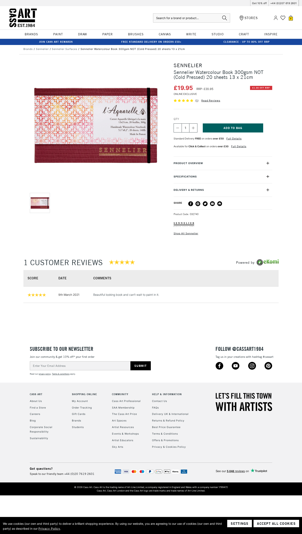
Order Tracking (82, 407)
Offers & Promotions (165, 440)
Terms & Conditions (165, 433)
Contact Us (159, 401)
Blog (33, 420)
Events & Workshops (125, 433)
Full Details (234, 138)
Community (120, 394)
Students (78, 427)
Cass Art (36, 394)
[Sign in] (275, 18)
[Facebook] (190, 203)
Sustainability (39, 438)
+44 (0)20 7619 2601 (79, 474)
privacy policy (45, 374)
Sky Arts (117, 446)
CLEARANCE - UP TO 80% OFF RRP (247, 41)
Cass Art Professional (126, 401)
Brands (76, 420)
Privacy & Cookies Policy (169, 446)
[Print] (219, 203)
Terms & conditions (60, 374)
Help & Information (167, 394)
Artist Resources (123, 427)
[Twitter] (205, 203)
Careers (35, 413)
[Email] (212, 203)
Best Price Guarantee (166, 427)
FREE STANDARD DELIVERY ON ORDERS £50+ (151, 41)
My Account (80, 401)
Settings (239, 523)
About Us (36, 401)
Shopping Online (84, 394)
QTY (176, 119)
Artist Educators (122, 440)
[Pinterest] (197, 203)
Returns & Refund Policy (168, 420)
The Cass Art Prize (124, 413)
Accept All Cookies (276, 523)
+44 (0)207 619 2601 (283, 3)
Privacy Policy (49, 528)
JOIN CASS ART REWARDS (56, 41)
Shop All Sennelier (186, 233)
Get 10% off (259, 3)
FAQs (155, 407)
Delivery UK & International (170, 413)
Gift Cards (78, 413)
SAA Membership (123, 407)
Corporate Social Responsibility (41, 429)
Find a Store (38, 407)
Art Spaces (119, 420)
